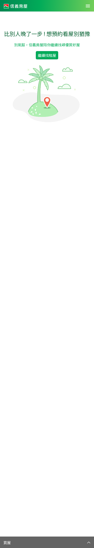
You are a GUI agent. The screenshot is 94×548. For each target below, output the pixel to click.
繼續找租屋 (47, 55)
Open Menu (88, 6)
